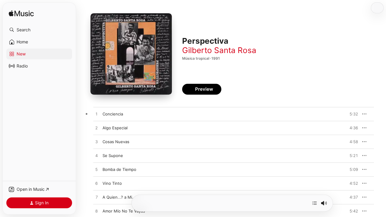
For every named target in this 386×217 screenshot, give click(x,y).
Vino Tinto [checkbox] (112, 183)
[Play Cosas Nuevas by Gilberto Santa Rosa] (96, 142)
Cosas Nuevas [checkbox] (116, 141)
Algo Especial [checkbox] (115, 127)
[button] (39, 30)
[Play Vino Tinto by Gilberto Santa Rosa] (96, 183)
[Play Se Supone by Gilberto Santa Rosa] (96, 156)
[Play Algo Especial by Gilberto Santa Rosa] (96, 128)
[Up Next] (314, 203)
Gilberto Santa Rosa (219, 50)
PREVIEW (351, 114)
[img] (21, 13)
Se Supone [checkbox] (113, 155)
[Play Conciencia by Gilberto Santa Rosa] (96, 114)
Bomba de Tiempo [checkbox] (119, 169)
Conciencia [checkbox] (113, 114)
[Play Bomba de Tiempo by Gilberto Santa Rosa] (96, 169)
